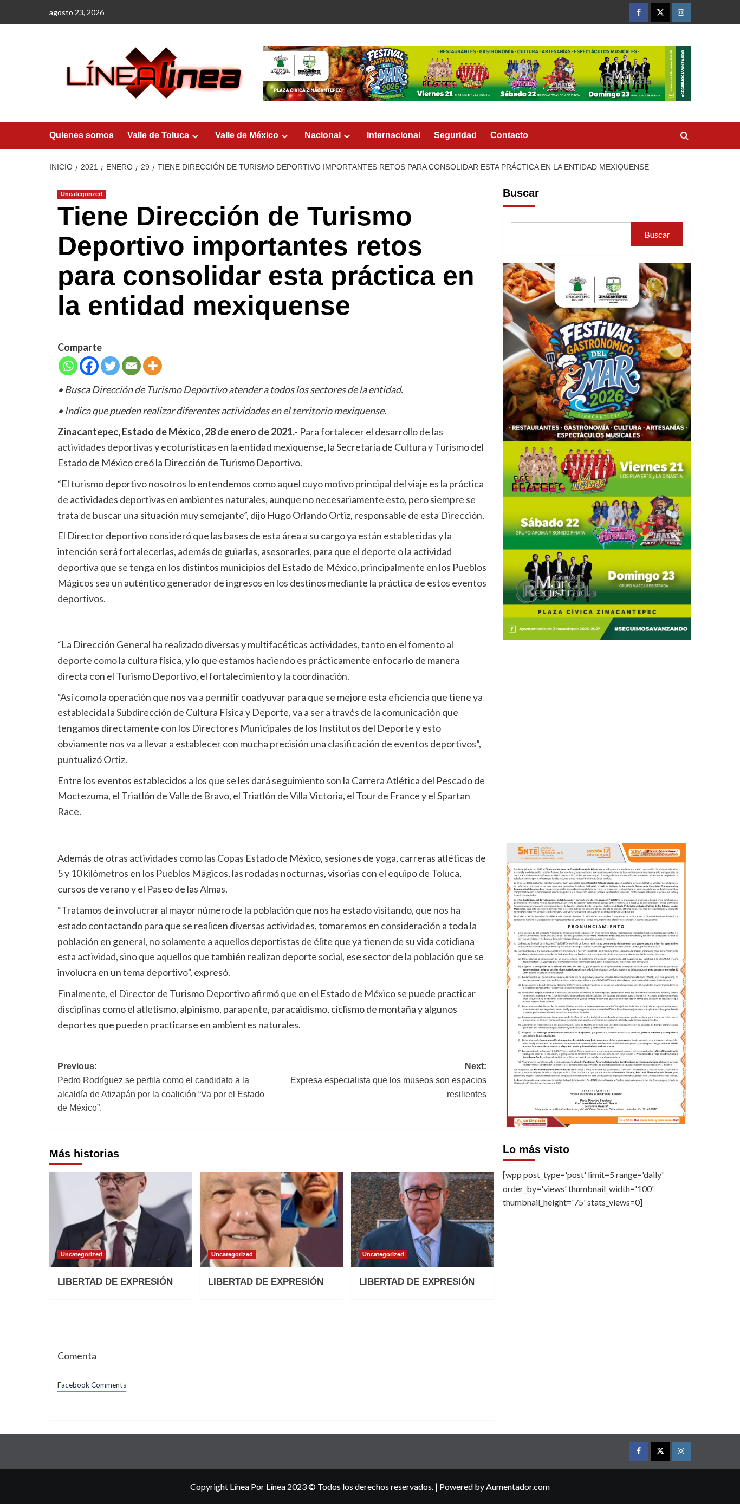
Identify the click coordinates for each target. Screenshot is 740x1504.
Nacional (322, 135)
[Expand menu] (195, 136)
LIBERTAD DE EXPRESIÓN (115, 1282)
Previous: (160, 1087)
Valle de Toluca (158, 135)
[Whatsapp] (68, 365)
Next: (388, 1080)
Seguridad (455, 135)
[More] (152, 365)
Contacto (509, 135)
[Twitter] (110, 365)
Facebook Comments (91, 1385)
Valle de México (246, 135)
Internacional (393, 135)
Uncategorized (81, 194)
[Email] (131, 365)
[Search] (684, 136)
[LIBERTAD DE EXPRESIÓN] (120, 1219)
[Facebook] (89, 365)
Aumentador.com (518, 1486)
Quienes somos (81, 135)
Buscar (521, 193)
